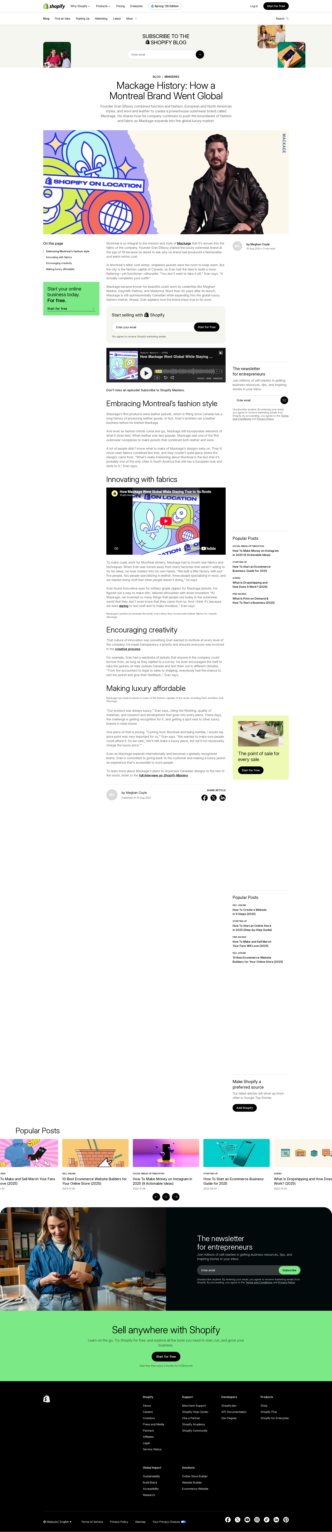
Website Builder (192, 1482)
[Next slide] (175, 1197)
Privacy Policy (265, 418)
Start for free (276, 6)
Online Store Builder (195, 1476)
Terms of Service (92, 1522)
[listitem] (166, 1164)
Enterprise (136, 6)
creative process (127, 649)
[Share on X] (213, 798)
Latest (117, 18)
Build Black (150, 1482)
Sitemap (140, 1522)
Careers (148, 1412)
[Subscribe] (200, 54)
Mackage (184, 243)
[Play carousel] (166, 1197)
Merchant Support (194, 1405)
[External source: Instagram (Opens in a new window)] (257, 1519)
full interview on (163, 775)
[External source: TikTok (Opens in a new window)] (266, 1519)
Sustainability (151, 1476)
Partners (148, 1430)
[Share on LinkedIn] (222, 798)
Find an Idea (62, 18)
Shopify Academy (193, 1424)
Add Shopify (244, 1108)
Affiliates (148, 1437)
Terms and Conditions (259, 1282)
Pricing (120, 6)
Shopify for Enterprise (275, 1418)
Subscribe (289, 1270)
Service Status (152, 1449)
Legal (146, 1443)
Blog (46, 18)
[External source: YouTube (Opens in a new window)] (247, 1519)
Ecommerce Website (195, 1488)
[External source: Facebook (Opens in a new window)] (228, 1519)
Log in (254, 6)
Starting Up (83, 18)
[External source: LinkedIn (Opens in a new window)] (276, 1519)
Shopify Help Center (195, 1412)
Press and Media (153, 1424)
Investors (149, 1418)
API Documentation (234, 1412)
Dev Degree (229, 1418)
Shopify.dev (229, 1405)
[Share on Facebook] (204, 798)
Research (149, 1495)
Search (280, 18)
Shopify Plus (269, 1412)
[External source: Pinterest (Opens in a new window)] (286, 1519)
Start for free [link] (207, 327)
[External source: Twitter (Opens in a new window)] (237, 1519)
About (147, 1405)
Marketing (101, 18)
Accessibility (151, 1488)
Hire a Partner (191, 1418)
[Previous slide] (156, 1197)
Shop (264, 1405)
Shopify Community (195, 1430)
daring (123, 606)
